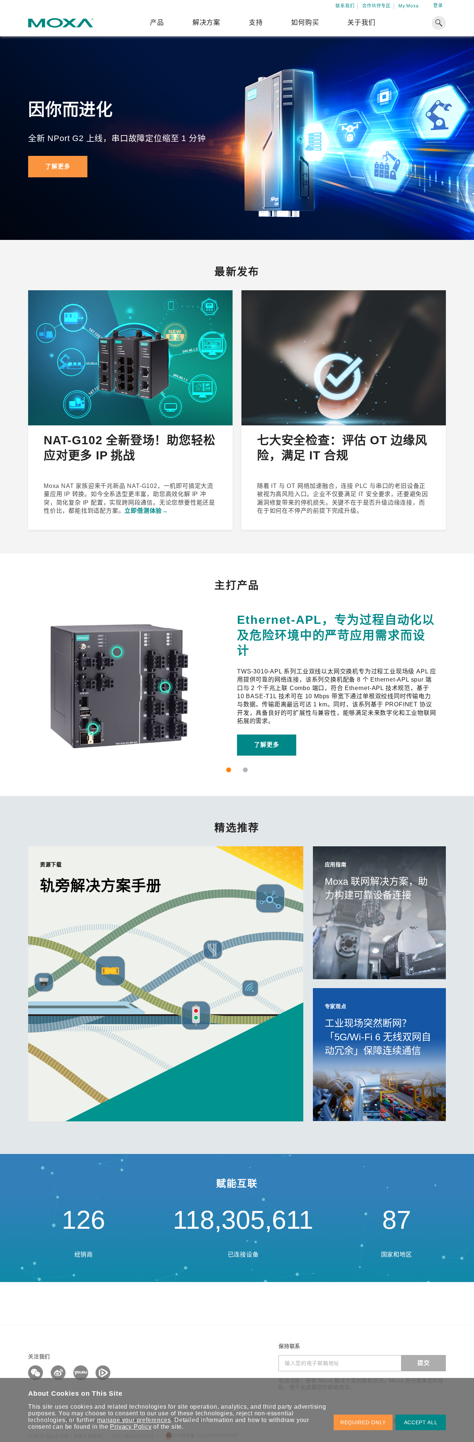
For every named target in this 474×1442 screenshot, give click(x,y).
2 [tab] (245, 769)
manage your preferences (134, 1420)
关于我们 (361, 22)
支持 (256, 22)
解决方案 (206, 22)
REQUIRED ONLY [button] (363, 1422)
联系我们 (345, 6)
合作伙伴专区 (376, 6)
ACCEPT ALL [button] (421, 1422)
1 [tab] (228, 769)
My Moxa (408, 6)
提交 (423, 1363)
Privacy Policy (130, 1426)
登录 (438, 5)
